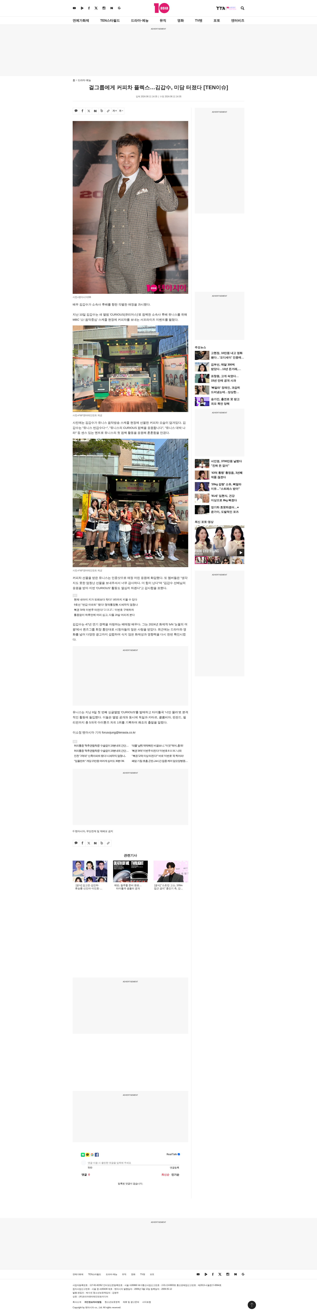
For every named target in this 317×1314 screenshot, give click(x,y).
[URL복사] (108, 111)
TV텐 (198, 20)
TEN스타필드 (110, 20)
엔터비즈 (237, 20)
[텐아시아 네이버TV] (82, 8)
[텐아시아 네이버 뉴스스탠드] (111, 8)
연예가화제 (81, 20)
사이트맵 (146, 1302)
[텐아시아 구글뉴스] (119, 8)
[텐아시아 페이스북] (89, 8)
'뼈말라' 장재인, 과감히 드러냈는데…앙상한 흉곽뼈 (225, 392)
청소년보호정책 (112, 1302)
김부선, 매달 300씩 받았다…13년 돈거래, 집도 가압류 (224, 369)
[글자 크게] (114, 111)
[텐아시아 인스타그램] (104, 8)
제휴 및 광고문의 (131, 1302)
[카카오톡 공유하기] (76, 111)
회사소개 (77, 1302)
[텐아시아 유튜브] (74, 8)
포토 (216, 20)
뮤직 (163, 20)
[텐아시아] (161, 8)
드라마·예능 (140, 20)
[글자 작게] (121, 111)
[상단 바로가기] (252, 1305)
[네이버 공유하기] (95, 111)
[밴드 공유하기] (101, 111)
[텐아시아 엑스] (96, 8)
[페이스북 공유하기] (82, 111)
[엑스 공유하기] (89, 111)
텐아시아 (89, 1307)
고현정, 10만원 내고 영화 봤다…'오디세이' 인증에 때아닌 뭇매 (227, 357)
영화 (180, 20)
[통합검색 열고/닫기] (242, 8)
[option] (219, 540)
